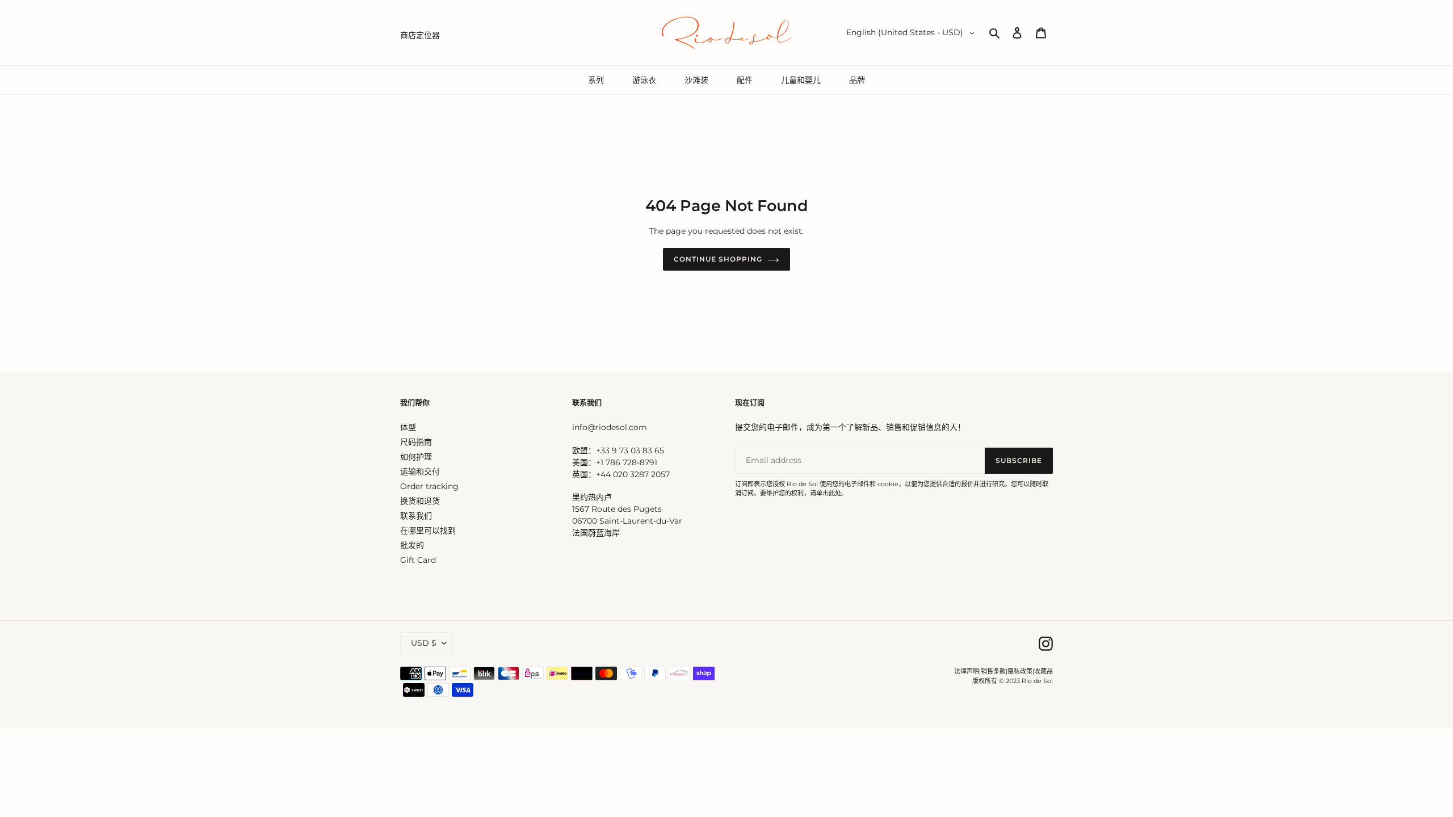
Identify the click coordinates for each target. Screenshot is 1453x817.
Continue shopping (718, 259)
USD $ (423, 643)
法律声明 (966, 671)
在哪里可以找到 (428, 530)
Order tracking (429, 486)
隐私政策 (1019, 671)
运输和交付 (420, 471)
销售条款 (993, 671)
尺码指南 (416, 442)
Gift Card (418, 560)
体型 (408, 427)
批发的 (412, 545)
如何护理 (416, 457)
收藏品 (1043, 671)
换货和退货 (420, 501)
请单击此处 (825, 493)
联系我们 (416, 516)
